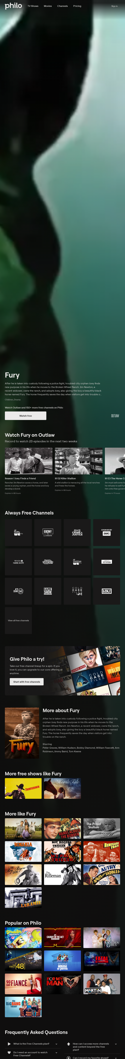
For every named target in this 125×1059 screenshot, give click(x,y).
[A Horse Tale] (62, 788)
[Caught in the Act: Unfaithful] (62, 937)
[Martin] (101, 984)
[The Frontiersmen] (23, 788)
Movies (48, 5)
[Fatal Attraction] (101, 960)
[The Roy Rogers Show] (23, 874)
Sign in (114, 6)
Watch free (25, 415)
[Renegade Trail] (101, 851)
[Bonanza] (23, 851)
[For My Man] (62, 984)
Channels (62, 5)
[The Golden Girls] (101, 937)
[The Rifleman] (62, 874)
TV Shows (33, 5)
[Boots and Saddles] (101, 874)
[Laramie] (23, 897)
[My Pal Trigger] (62, 851)
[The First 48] (23, 960)
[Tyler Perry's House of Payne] (62, 960)
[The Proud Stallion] (101, 828)
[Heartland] (23, 828)
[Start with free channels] (62, 670)
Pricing (77, 5)
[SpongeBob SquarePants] (23, 937)
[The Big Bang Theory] (23, 1007)
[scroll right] (121, 461)
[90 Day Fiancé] (23, 984)
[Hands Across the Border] (62, 828)
